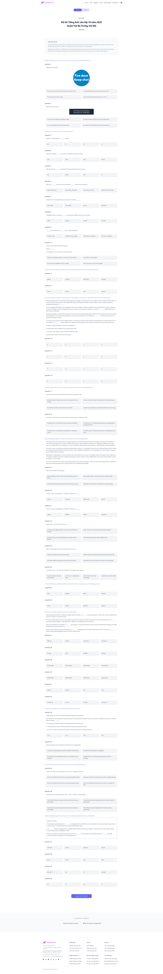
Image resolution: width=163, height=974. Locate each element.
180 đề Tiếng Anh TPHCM (75, 961)
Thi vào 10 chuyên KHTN (93, 961)
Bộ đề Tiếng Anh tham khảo (111, 961)
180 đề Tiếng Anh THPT (74, 963)
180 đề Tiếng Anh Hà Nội (75, 958)
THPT (91, 2)
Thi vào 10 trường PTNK (92, 958)
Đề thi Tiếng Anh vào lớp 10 (71, 923)
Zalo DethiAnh (90, 945)
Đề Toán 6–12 (116, 2)
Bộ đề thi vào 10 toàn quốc (111, 958)
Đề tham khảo (107, 2)
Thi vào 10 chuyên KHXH (93, 963)
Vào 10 (86, 2)
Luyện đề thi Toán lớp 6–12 (111, 963)
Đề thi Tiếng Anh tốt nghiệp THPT (93, 923)
